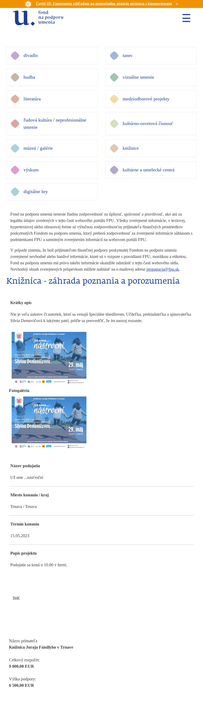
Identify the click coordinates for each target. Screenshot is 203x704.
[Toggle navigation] (184, 18)
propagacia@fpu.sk (162, 269)
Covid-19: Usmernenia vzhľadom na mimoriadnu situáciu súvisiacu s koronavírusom (104, 4)
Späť (16, 598)
